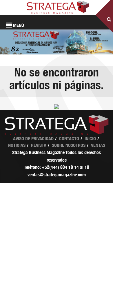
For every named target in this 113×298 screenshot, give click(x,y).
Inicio (90, 138)
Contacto (69, 138)
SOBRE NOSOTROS (68, 145)
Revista (38, 145)
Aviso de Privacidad (33, 138)
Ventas (98, 145)
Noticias (16, 145)
